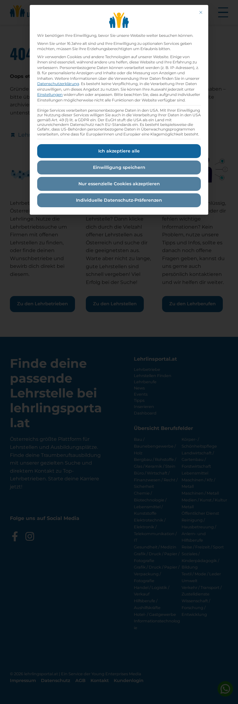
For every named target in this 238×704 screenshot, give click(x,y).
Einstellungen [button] (50, 94)
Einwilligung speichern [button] (119, 167)
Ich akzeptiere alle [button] (119, 151)
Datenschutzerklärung (58, 83)
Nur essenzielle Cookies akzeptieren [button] (119, 184)
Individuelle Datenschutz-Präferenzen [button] (119, 200)
